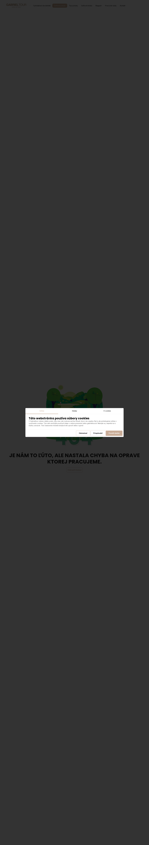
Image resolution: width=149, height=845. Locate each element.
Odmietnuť (83, 433)
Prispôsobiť (98, 433)
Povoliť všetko (114, 433)
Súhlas (41, 411)
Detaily (74, 411)
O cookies (107, 411)
